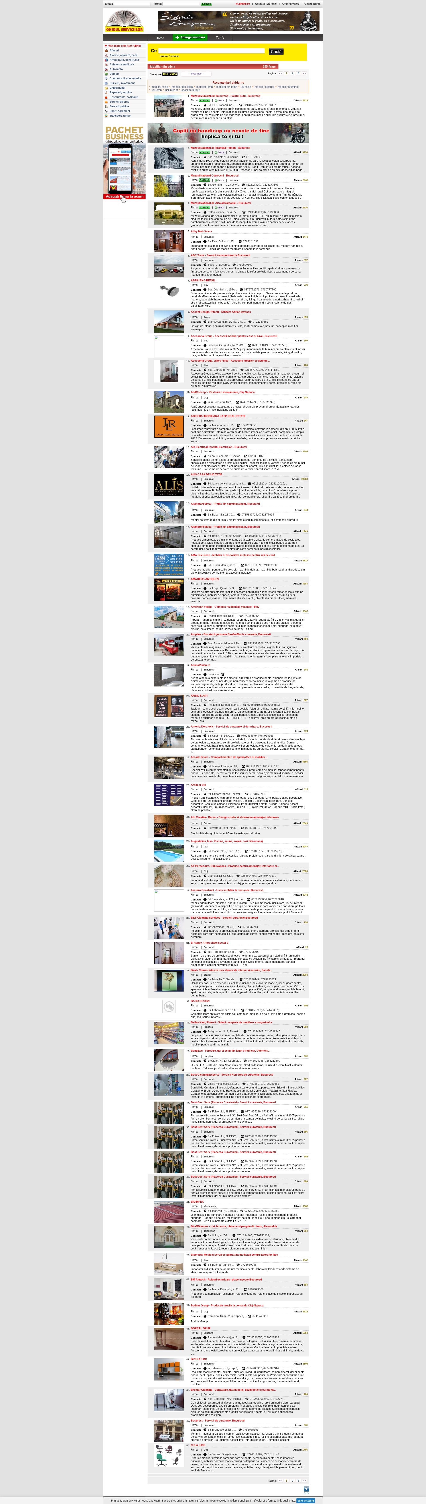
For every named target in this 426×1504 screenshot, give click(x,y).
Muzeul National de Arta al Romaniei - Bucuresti (221, 203)
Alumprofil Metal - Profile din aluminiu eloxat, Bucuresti (225, 504)
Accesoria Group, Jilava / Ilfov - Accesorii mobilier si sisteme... (230, 360)
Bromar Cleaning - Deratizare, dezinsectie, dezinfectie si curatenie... (233, 1389)
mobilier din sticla (182, 86)
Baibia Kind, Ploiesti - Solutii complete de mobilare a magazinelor (231, 1022)
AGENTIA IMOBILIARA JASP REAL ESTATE (218, 416)
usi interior (171, 90)
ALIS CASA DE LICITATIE (206, 474)
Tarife (220, 37)
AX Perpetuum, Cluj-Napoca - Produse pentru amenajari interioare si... (235, 866)
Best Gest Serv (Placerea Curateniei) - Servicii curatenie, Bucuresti (233, 1102)
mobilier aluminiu (288, 86)
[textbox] (211, 51)
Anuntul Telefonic (266, 3)
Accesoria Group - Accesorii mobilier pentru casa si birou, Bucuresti (234, 336)
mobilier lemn (204, 86)
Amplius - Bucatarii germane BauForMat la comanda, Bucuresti (231, 634)
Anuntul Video (290, 3)
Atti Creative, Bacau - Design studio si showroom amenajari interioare (235, 817)
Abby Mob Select (201, 231)
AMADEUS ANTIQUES (205, 579)
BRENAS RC (199, 1359)
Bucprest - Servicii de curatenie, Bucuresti (218, 1420)
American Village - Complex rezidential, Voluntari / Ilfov (225, 606)
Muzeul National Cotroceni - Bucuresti (215, 175)
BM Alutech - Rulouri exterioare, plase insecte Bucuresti (226, 1279)
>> (304, 73)
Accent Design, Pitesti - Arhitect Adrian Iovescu (221, 312)
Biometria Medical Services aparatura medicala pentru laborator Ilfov (234, 1254)
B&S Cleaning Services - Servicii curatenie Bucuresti (224, 917)
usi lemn (157, 90)
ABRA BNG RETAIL (203, 280)
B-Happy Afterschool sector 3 (210, 942)
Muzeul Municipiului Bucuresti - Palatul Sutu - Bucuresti (225, 96)
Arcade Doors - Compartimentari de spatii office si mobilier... (229, 757)
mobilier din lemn (226, 86)
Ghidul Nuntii (312, 3)
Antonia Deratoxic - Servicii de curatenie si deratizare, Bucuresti (231, 726)
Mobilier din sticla (162, 66)
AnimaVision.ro (200, 665)
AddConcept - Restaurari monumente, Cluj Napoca (223, 392)
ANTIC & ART (199, 695)
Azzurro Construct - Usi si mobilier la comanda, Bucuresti (227, 890)
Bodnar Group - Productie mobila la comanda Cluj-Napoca (227, 1305)
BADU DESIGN (200, 1001)
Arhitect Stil (198, 784)
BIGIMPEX (197, 1201)
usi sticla (246, 86)
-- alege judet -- (196, 73)
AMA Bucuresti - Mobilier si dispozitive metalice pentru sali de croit (233, 555)
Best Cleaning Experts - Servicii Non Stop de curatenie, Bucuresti (232, 1074)
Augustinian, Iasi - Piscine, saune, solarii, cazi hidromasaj (227, 841)
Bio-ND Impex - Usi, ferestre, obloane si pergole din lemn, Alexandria (234, 1226)
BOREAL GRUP (201, 1328)
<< (280, 73)
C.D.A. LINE (198, 1445)
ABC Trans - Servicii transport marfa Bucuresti (220, 255)
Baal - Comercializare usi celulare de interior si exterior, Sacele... (231, 970)
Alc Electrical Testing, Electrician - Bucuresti (219, 447)
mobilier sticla (160, 86)
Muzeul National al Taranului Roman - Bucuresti (220, 147)
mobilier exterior (264, 86)
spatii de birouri (190, 90)
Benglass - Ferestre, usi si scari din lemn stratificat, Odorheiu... (230, 1050)
